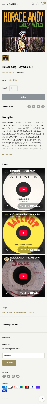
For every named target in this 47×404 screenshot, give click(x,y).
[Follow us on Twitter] (8, 376)
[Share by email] (43, 106)
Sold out (23, 97)
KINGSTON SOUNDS (8, 72)
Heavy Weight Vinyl (20, 312)
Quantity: (5, 88)
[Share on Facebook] (29, 106)
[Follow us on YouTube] (18, 376)
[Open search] (33, 4)
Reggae (9, 312)
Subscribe (9, 363)
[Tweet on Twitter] (38, 106)
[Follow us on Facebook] (4, 376)
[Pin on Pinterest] (33, 106)
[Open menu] (3, 4)
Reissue (31, 312)
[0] (42, 3)
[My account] (38, 4)
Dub (3, 312)
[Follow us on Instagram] (13, 376)
